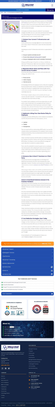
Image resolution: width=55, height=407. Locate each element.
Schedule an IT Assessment (23, 9)
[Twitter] (53, 1)
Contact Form (33, 381)
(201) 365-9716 (5, 365)
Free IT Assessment (7, 293)
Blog (5, 12)
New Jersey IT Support (8, 249)
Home (2, 12)
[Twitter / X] (9, 368)
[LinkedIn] (51, 1)
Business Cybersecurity (8, 263)
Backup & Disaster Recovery (34, 361)
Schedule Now (34, 388)
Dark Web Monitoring (33, 368)
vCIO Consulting (32, 366)
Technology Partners (5, 393)
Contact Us (5, 270)
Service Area (3, 391)
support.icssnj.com (35, 384)
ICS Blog (2, 395)
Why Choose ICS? (4, 380)
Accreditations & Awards (41, 301)
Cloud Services (6, 256)
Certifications (4, 386)
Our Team (3, 378)
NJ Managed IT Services (8, 252)
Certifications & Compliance (14, 302)
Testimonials (3, 389)
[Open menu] (52, 5)
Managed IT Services (33, 348)
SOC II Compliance (5, 382)
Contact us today (28, 237)
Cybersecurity (31, 353)
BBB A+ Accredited (5, 384)
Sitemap (9, 405)
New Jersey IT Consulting (9, 259)
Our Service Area (6, 266)
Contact (13, 405)
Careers (2, 397)
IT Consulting (31, 355)
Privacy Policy (3, 405)
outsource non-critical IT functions (41, 165)
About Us (3, 376)
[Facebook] (2, 368)
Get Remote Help (6, 274)
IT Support (31, 351)
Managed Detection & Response (35, 359)
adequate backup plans (35, 57)
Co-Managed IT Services (33, 363)
